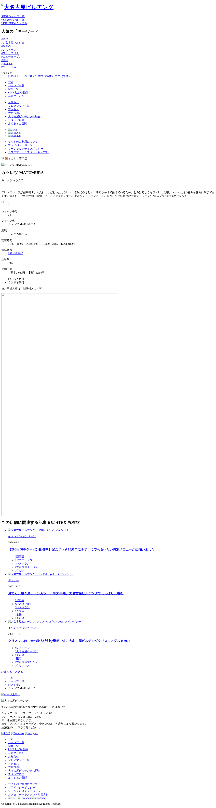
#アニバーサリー (25, 560)
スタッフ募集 (16, 120)
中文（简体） (46, 76)
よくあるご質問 (17, 123)
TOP (10, 82)
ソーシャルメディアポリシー (25, 148)
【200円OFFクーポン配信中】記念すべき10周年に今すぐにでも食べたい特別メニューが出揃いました (81, 549)
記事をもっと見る (12, 671)
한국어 (33, 76)
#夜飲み (6, 46)
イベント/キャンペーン (22, 536)
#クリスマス (8, 66)
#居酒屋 (19, 600)
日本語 (12, 76)
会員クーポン (16, 96)
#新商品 (19, 556)
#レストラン (8, 49)
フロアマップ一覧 (19, 105)
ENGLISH (23, 76)
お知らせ (13, 102)
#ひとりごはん (10, 53)
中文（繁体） (63, 76)
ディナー (13, 580)
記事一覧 (13, 89)
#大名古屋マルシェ (12, 42)
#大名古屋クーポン (26, 567)
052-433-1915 (15, 253)
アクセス (13, 109)
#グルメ (19, 570)
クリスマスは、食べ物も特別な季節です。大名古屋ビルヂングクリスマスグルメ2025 (69, 641)
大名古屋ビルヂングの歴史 (24, 116)
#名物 (4, 60)
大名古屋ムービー (19, 112)
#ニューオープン (11, 56)
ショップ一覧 (16, 85)
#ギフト (6, 39)
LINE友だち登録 (18, 92)
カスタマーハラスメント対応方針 (28, 152)
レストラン (15, 684)
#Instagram (7, 63)
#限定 (18, 658)
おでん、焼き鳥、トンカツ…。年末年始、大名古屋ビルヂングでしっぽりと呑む (66, 593)
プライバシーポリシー (21, 145)
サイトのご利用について (23, 141)
